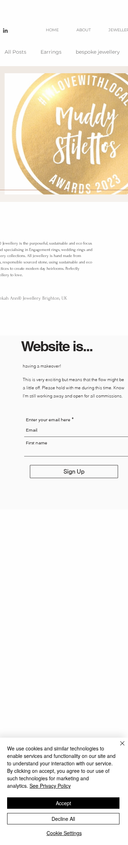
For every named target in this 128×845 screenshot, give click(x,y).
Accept (63, 803)
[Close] (118, 747)
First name (36, 443)
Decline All (63, 818)
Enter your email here (48, 420)
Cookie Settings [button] (64, 832)
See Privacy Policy (50, 785)
